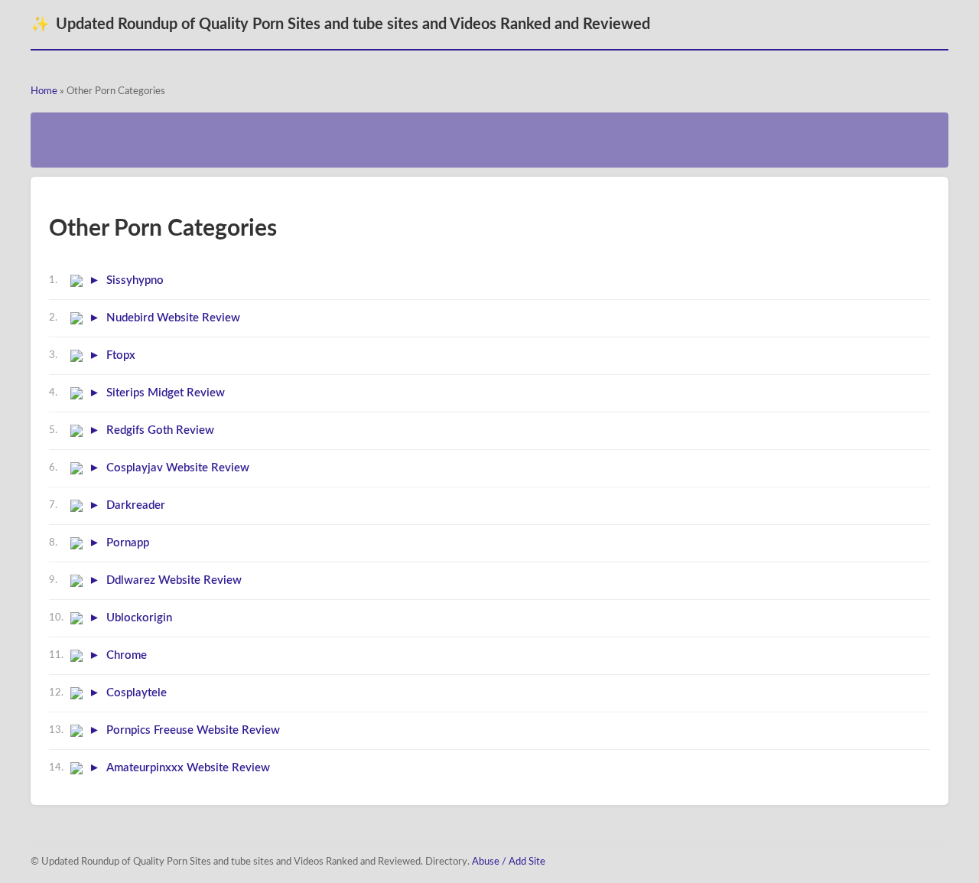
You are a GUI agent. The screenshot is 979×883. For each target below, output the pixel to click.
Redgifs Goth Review (160, 430)
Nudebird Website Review (173, 318)
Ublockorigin (139, 618)
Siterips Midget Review (165, 393)
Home (44, 91)
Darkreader (135, 505)
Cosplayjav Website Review (177, 468)
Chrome (126, 655)
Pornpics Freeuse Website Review (193, 730)
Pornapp (127, 543)
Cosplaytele (136, 693)
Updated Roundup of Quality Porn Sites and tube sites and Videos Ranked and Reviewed (340, 24)
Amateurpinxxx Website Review (188, 768)
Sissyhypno (135, 280)
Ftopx (120, 355)
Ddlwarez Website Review (174, 580)
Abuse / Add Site (508, 862)
